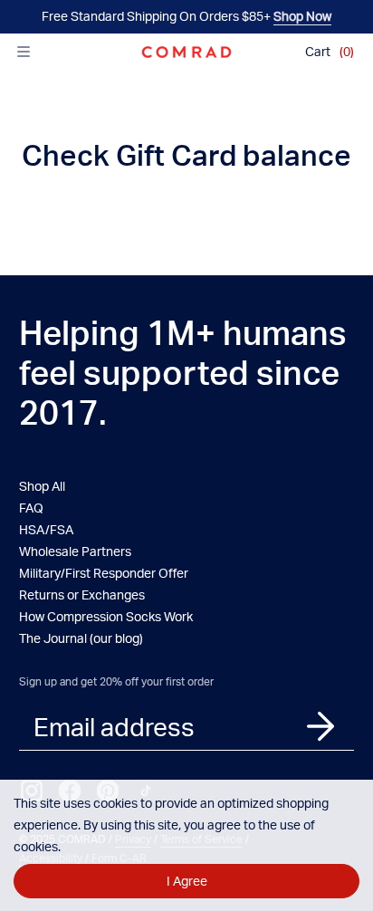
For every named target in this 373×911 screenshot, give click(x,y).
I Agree (187, 880)
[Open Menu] (23, 51)
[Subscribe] (320, 726)
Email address (114, 726)
